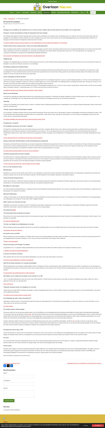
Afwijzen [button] (86, 425)
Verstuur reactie (9, 400)
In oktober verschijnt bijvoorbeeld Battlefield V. (15, 250)
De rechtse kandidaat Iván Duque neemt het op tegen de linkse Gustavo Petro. (24, 119)
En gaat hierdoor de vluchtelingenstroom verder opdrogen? (19, 273)
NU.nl (14, 210)
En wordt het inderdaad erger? (11, 221)
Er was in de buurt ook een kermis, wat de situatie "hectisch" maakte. (21, 163)
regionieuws (11, 18)
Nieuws (5, 422)
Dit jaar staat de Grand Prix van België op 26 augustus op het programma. (23, 138)
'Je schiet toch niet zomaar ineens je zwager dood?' (17, 295)
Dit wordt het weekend (22, 18)
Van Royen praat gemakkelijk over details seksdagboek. (18, 260)
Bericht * (5, 388)
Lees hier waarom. (8, 306)
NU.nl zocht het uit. (8, 284)
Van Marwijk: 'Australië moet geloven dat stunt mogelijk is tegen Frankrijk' (23, 90)
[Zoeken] (87, 12)
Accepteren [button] (98, 425)
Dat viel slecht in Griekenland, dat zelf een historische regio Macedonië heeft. (24, 56)
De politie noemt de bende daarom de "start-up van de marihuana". (21, 151)
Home (5, 18)
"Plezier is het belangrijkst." (10, 241)
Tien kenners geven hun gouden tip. (12, 230)
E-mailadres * (7, 380)
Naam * (5, 373)
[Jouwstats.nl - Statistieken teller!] (4, 419)
